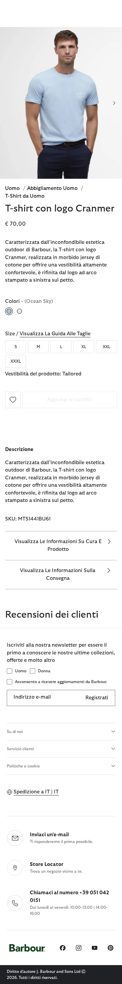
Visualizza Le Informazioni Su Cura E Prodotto (58, 545)
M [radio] (38, 347)
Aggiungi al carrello (69, 399)
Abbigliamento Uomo (53, 188)
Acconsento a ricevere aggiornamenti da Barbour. (61, 682)
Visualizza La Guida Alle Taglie (55, 333)
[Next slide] (114, 102)
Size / (47, 333)
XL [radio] (83, 347)
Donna (44, 671)
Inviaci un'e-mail (49, 834)
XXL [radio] (106, 347)
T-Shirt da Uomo (24, 196)
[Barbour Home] (27, 948)
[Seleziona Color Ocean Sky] (9, 311)
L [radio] (61, 347)
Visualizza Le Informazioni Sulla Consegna (57, 574)
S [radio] (16, 347)
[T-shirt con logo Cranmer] (12, 399)
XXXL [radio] (16, 361)
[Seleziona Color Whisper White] (20, 311)
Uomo (13, 188)
